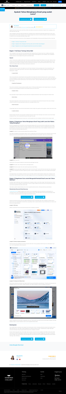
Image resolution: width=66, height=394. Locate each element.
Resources (13, 364)
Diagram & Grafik (27, 1)
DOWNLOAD (37, 5)
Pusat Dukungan (29, 5)
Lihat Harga (50, 5)
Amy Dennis (16, 25)
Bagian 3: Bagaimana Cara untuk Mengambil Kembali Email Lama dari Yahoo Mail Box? (27, 45)
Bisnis (48, 1)
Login (60, 1)
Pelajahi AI (44, 1)
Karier (41, 378)
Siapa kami (23, 374)
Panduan (13, 5)
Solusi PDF (34, 1)
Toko (51, 1)
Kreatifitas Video (19, 1)
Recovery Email (24, 27)
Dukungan (55, 1)
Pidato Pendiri (24, 378)
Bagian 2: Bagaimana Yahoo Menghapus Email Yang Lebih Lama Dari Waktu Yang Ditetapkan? (28, 43)
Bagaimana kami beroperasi (26, 376)
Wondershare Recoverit (14, 191)
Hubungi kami (43, 376)
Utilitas (39, 1)
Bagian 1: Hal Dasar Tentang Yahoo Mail (19, 41)
